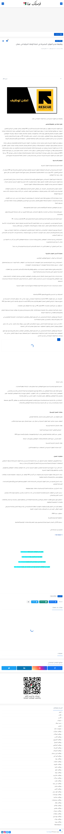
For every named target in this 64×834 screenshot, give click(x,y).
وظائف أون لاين (57, 756)
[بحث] (3, 3)
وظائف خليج (58, 769)
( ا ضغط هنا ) (58, 535)
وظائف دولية (58, 40)
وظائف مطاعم (57, 805)
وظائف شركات (57, 778)
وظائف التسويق (57, 739)
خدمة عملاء (58, 723)
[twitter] (9, 668)
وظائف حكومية (57, 764)
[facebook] (55, 668)
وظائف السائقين (57, 745)
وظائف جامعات (57, 761)
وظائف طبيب (58, 780)
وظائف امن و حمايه (56, 753)
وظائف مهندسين (57, 816)
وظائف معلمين (57, 808)
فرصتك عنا (22, 562)
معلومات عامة (57, 728)
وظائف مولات (57, 819)
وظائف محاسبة (57, 797)
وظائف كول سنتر (57, 791)
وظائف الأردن (57, 737)
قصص (59, 726)
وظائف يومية (58, 822)
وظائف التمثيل (57, 742)
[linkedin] (24, 668)
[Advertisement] (32, 20)
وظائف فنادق (58, 786)
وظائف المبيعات (57, 750)
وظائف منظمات (57, 813)
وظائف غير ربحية (57, 783)
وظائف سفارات (57, 731)
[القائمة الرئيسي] (61, 3)
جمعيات (59, 720)
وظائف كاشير (57, 789)
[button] (53, 601)
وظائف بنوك (58, 758)
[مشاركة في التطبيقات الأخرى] (28, 601)
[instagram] (39, 668)
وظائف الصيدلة (57, 748)
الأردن (59, 717)
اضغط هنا (24, 552)
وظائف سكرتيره (57, 775)
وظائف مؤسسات (57, 794)
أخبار (60, 712)
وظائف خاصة (58, 767)
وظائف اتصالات (57, 734)
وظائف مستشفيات (56, 800)
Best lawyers (58, 824)
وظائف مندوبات (57, 811)
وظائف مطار (58, 802)
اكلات (60, 715)
